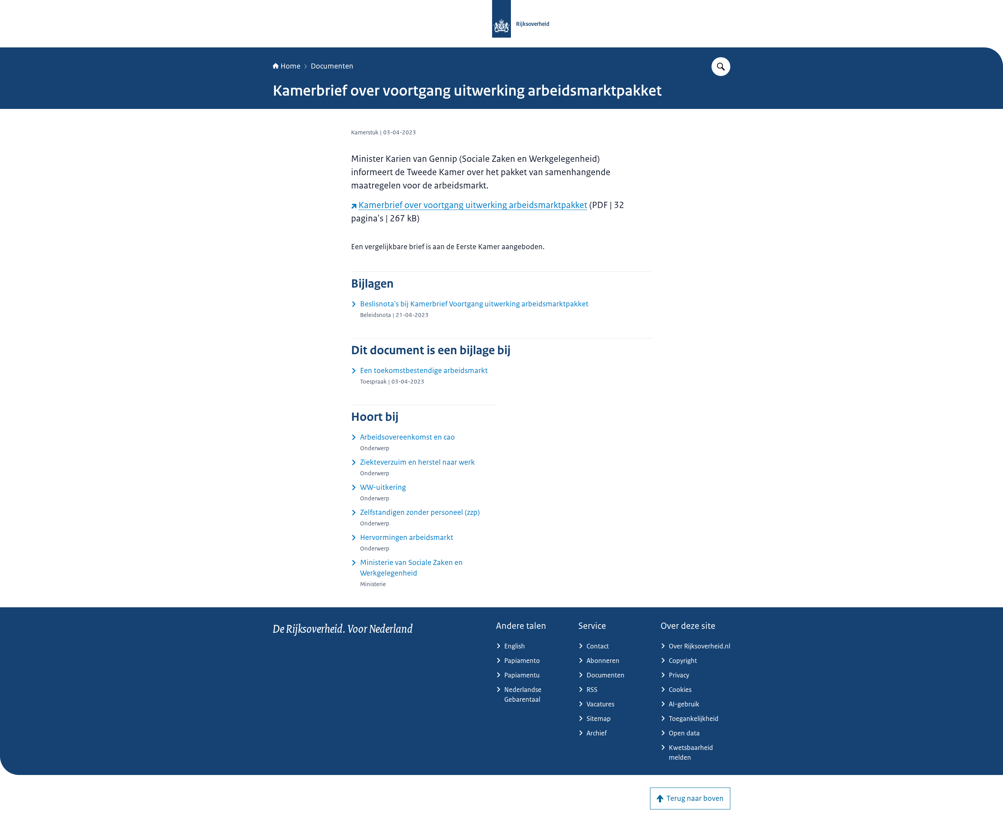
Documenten (332, 66)
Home (291, 66)
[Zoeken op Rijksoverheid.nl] (721, 66)
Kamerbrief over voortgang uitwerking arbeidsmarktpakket (472, 205)
